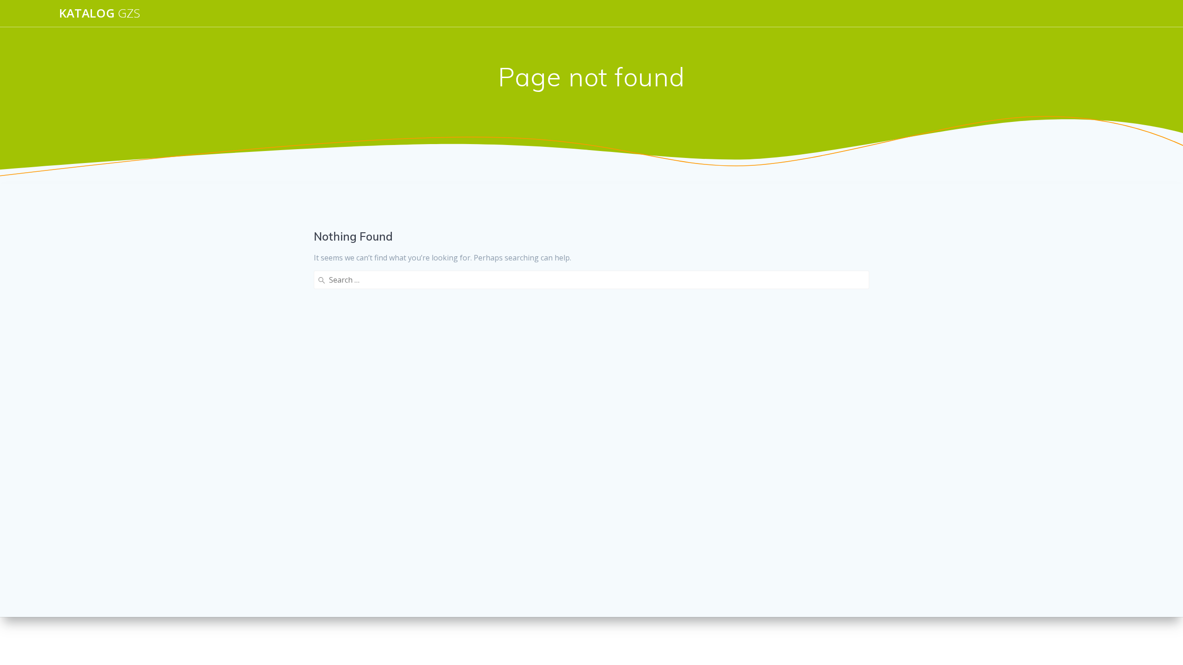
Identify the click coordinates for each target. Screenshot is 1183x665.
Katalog (99, 13)
